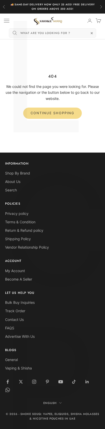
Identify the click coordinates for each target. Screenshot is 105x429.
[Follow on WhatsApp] (7, 389)
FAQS (9, 328)
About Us (12, 181)
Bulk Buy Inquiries (20, 302)
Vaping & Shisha (18, 368)
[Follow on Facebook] (7, 381)
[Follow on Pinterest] (47, 381)
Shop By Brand (17, 173)
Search (11, 190)
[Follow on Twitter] (20, 381)
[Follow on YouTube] (60, 381)
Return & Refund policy (24, 230)
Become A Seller (18, 279)
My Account (15, 271)
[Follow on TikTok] (73, 381)
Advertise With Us (20, 336)
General (11, 359)
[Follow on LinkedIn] (87, 381)
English (50, 403)
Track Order (15, 311)
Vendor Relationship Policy (27, 247)
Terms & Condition (20, 222)
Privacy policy (17, 213)
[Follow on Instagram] (34, 381)
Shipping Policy (18, 239)
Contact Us (14, 319)
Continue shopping (52, 113)
